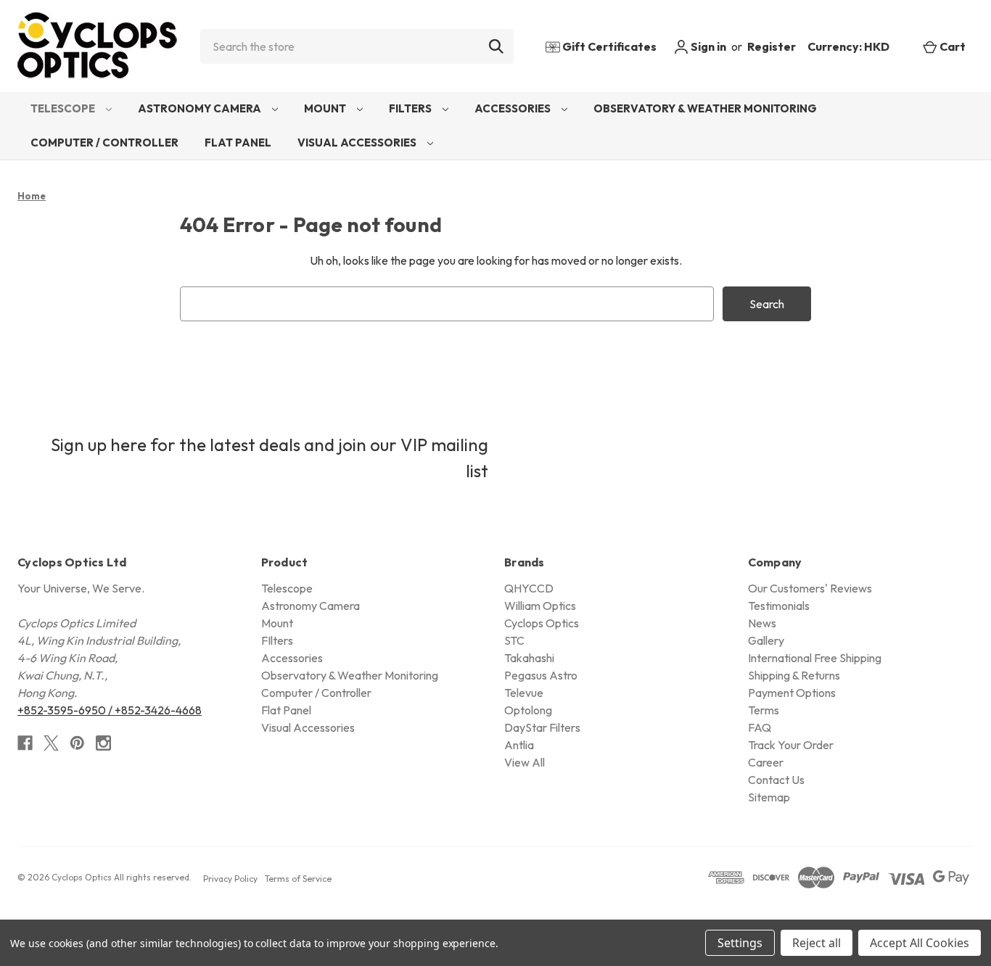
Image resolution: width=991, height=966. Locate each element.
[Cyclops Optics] (97, 46)
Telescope (63, 108)
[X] (51, 743)
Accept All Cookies (919, 943)
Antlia (519, 745)
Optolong (528, 710)
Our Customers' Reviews (810, 588)
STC (514, 640)
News (762, 623)
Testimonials (779, 605)
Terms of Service (298, 878)
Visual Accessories (358, 142)
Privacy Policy (230, 878)
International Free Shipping (814, 658)
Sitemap (769, 797)
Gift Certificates (608, 46)
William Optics (540, 605)
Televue (523, 692)
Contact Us (776, 779)
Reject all (816, 943)
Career (766, 762)
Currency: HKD (849, 46)
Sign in (707, 46)
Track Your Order (791, 745)
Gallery (766, 640)
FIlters (411, 108)
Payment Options (792, 692)
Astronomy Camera (200, 108)
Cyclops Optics (541, 623)
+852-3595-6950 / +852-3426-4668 (109, 710)
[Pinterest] (77, 743)
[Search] (496, 46)
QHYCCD (529, 588)
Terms (763, 710)
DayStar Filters (542, 727)
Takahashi (529, 658)
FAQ (759, 727)
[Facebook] (25, 743)
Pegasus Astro (540, 675)
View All (524, 762)
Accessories (513, 108)
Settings (739, 943)
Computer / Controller (104, 142)
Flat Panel (238, 142)
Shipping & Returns (794, 675)
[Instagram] (103, 743)
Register (771, 46)
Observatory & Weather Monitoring (705, 108)
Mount (326, 108)
